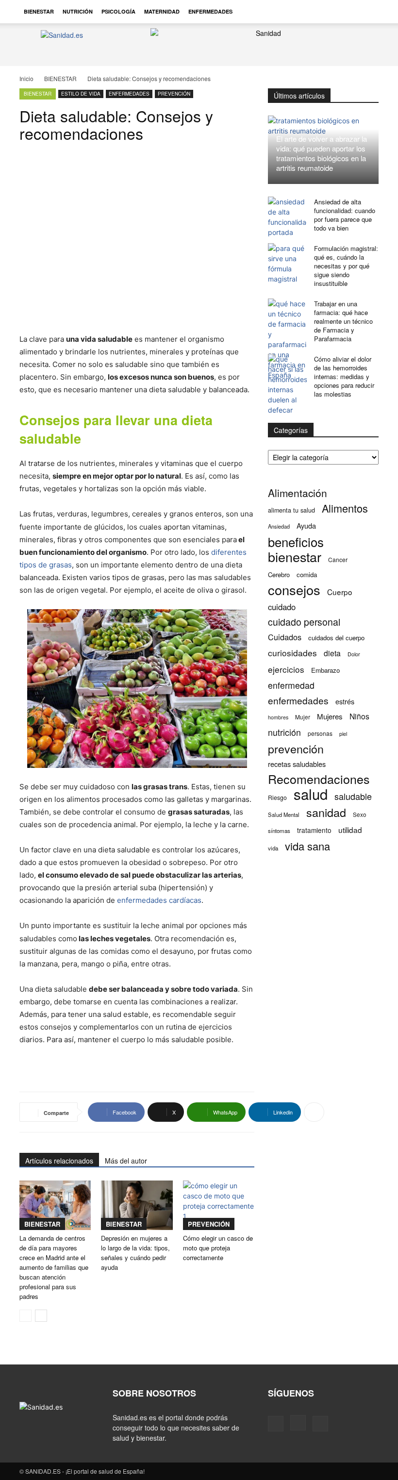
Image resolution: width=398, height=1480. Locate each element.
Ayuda (306, 525)
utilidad (350, 830)
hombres (278, 717)
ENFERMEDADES (210, 11)
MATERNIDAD (162, 11)
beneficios (296, 541)
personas (320, 733)
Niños (359, 716)
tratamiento (314, 830)
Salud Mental (283, 814)
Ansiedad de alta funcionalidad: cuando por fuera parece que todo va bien (344, 215)
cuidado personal (304, 622)
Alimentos (345, 508)
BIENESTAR (39, 11)
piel (343, 733)
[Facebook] (275, 1423)
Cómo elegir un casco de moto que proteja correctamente (218, 1247)
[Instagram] (298, 1422)
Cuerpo (339, 592)
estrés (344, 701)
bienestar (294, 556)
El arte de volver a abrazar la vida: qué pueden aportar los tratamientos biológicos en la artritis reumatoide (321, 153)
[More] (314, 1112)
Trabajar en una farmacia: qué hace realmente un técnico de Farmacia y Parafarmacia (343, 321)
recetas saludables (297, 764)
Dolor (354, 654)
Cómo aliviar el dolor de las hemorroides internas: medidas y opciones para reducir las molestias (344, 376)
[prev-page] (25, 1316)
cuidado (282, 607)
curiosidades (292, 653)
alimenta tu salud (291, 510)
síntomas (279, 830)
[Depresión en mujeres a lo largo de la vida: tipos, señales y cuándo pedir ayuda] (136, 1205)
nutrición (284, 732)
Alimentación (297, 493)
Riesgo (277, 797)
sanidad (326, 812)
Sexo (359, 814)
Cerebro (279, 574)
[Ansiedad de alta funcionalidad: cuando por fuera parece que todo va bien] (287, 217)
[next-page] (41, 1316)
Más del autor (126, 1160)
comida (307, 574)
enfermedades (298, 700)
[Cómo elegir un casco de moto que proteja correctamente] (218, 1205)
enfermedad (291, 685)
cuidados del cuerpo (336, 637)
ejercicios (286, 669)
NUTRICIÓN (78, 11)
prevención (296, 749)
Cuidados (284, 637)
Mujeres (330, 716)
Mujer (302, 717)
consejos (294, 589)
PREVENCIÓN (174, 93)
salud (311, 794)
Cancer (338, 559)
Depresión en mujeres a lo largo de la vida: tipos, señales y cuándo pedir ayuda (135, 1252)
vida (273, 848)
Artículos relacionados (59, 1160)
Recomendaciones (319, 779)
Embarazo (325, 670)
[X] (320, 1423)
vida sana (307, 846)
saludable (353, 796)
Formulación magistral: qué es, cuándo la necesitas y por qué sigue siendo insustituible (346, 266)
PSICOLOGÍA (118, 11)
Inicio (26, 78)
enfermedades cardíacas (159, 900)
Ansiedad (279, 526)
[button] (367, 12)
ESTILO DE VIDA (80, 93)
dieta (332, 653)
